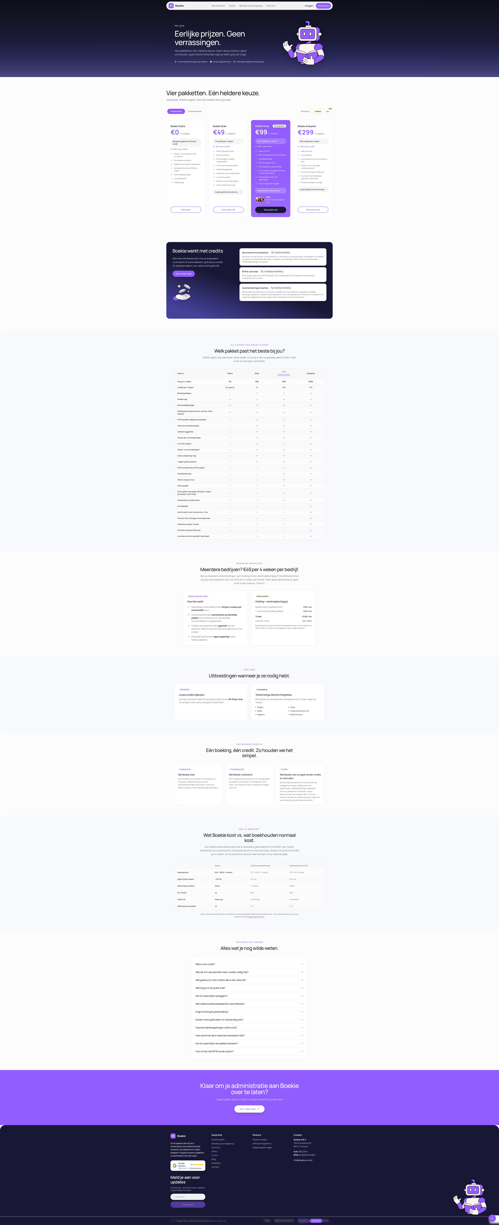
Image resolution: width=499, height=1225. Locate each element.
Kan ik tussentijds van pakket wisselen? (217, 1043)
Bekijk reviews (183, 1168)
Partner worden (260, 1139)
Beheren (293, 1221)
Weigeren (303, 1221)
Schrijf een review (195, 1168)
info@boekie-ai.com (303, 1160)
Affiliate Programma (262, 1143)
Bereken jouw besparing (251, 5)
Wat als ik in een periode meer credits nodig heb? (222, 972)
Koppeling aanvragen (262, 1147)
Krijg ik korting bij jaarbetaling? (212, 1011)
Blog (214, 1159)
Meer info (222, 1221)
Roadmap (216, 1163)
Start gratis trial (228, 209)
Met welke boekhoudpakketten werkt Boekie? (220, 1003)
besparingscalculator (255, 916)
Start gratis (323, 5)
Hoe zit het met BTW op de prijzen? (215, 1051)
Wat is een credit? (180, 149)
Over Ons (271, 5)
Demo (214, 1151)
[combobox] (228, 192)
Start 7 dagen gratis (248, 1109)
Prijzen (232, 5)
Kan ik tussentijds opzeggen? (212, 995)
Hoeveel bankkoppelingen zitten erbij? (216, 1027)
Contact (215, 1166)
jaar (329, 111)
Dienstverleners (195, 111)
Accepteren (316, 1221)
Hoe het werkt (218, 5)
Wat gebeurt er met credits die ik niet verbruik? (221, 980)
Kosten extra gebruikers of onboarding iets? (219, 1019)
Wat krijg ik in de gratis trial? (210, 987)
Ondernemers (176, 111)
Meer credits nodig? (184, 273)
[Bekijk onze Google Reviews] (175, 1166)
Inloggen (309, 5)
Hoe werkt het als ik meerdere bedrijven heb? (220, 1035)
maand (318, 111)
